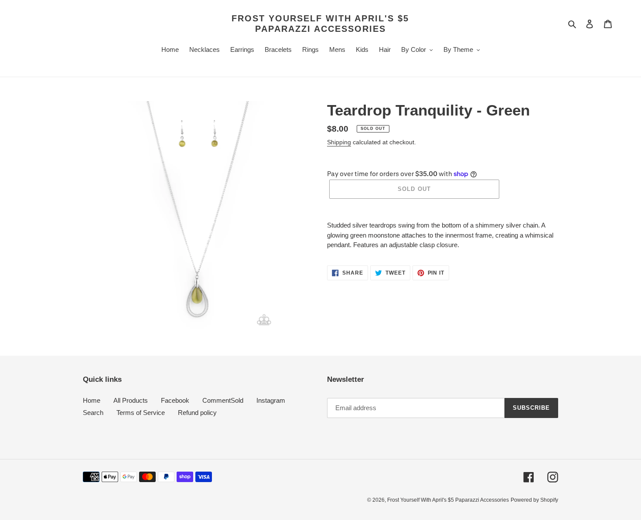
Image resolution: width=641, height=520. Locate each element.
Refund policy (197, 412)
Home (91, 400)
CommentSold (222, 400)
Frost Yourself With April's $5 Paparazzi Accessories (320, 24)
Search (93, 412)
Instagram (270, 400)
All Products (130, 400)
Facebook (175, 400)
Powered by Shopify (534, 500)
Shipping (339, 142)
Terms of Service (140, 412)
